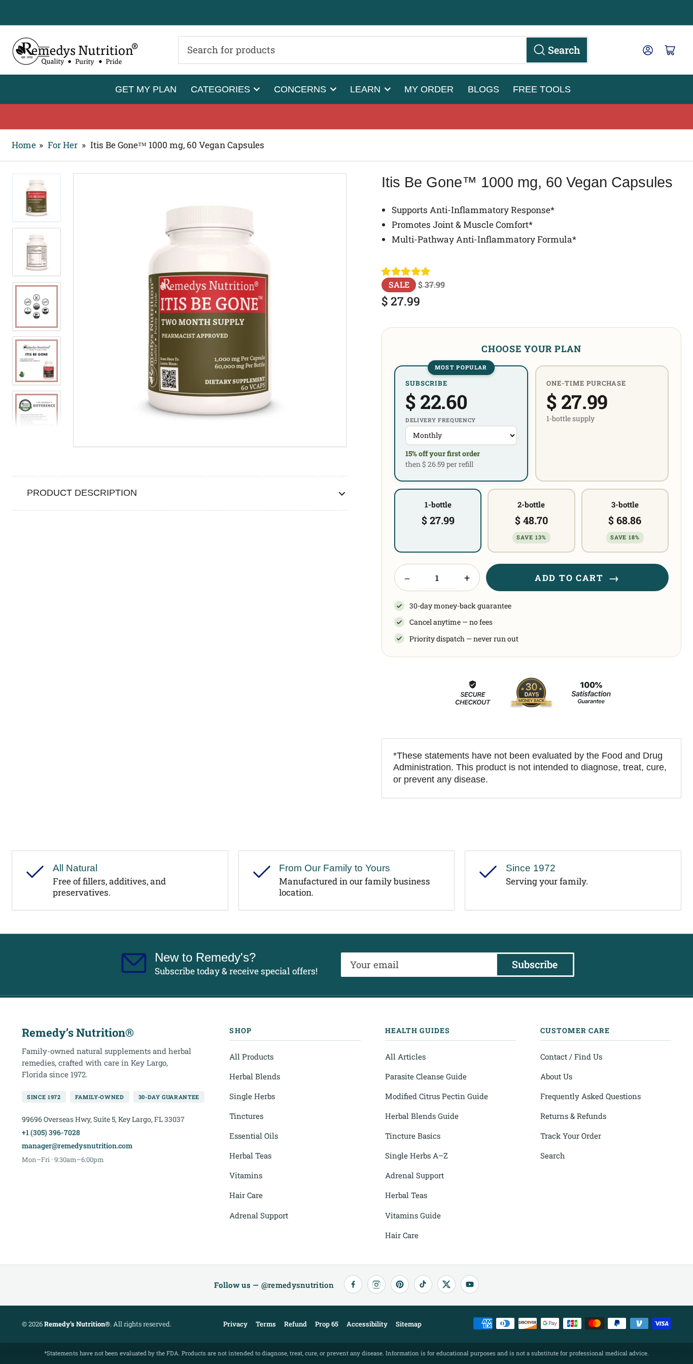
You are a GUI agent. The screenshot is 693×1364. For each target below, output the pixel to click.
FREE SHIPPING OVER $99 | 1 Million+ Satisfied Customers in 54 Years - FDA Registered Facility (346, 12)
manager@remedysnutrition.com (77, 1145)
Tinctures (246, 1116)
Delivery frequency (440, 420)
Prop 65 (326, 1323)
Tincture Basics (412, 1136)
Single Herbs (252, 1096)
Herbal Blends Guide (422, 1116)
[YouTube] (470, 1284)
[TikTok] (423, 1284)
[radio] (461, 423)
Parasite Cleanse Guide (426, 1076)
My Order (429, 89)
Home (24, 145)
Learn (365, 89)
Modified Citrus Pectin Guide (436, 1096)
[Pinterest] (400, 1284)
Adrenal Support (258, 1215)
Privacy (235, 1323)
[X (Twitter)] (446, 1284)
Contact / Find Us (571, 1056)
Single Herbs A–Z (416, 1155)
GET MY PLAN (146, 89)
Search (552, 1155)
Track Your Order (570, 1136)
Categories (220, 89)
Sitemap (409, 1323)
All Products (251, 1056)
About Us (556, 1076)
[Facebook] (353, 1284)
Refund (295, 1323)
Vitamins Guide (413, 1215)
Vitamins (245, 1175)
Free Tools (542, 89)
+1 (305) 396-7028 (51, 1132)
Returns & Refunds (573, 1116)
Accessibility (367, 1323)
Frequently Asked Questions (590, 1096)
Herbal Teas (250, 1155)
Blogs (483, 89)
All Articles (405, 1056)
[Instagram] (376, 1284)
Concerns (300, 89)
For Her (63, 145)
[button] (406, 271)
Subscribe (535, 964)
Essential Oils (253, 1136)
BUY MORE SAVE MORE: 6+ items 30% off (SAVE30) (346, 116)
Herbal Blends (254, 1076)
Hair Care (246, 1195)
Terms (266, 1323)
